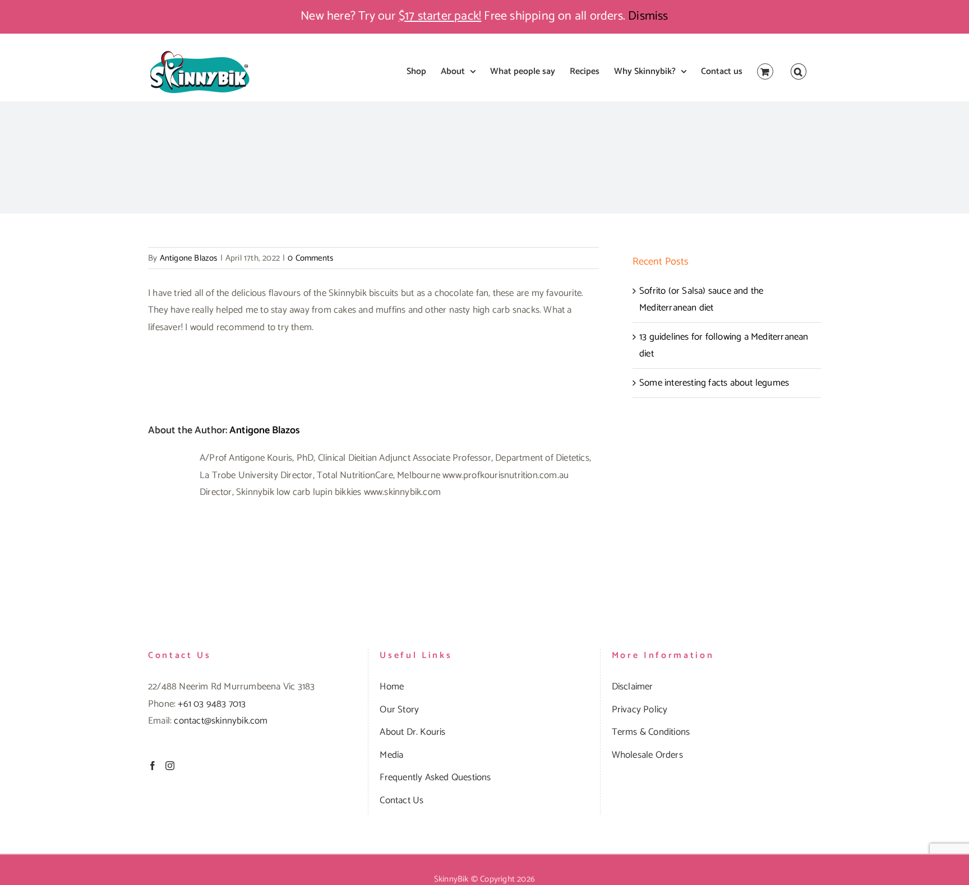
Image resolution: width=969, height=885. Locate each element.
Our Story (399, 709)
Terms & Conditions (651, 732)
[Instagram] (169, 765)
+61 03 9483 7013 (212, 704)
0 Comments (310, 258)
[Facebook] (152, 765)
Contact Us (401, 800)
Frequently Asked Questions (435, 777)
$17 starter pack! (440, 16)
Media (391, 755)
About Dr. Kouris (412, 732)
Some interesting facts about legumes (714, 383)
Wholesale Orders (647, 755)
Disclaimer (632, 686)
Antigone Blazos (189, 258)
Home (392, 686)
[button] (798, 71)
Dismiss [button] (648, 16)
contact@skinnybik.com (220, 721)
